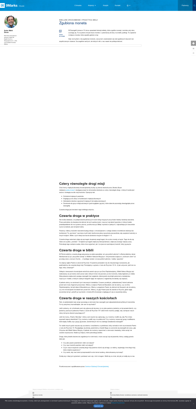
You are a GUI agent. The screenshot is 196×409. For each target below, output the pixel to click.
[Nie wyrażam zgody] (193, 404)
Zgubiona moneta (37, 395)
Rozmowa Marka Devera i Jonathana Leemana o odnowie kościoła (129, 395)
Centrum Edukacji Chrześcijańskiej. (97, 366)
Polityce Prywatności (117, 403)
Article (61, 34)
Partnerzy (185, 5)
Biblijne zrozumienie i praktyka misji (78, 20)
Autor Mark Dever (8, 31)
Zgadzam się (98, 406)
